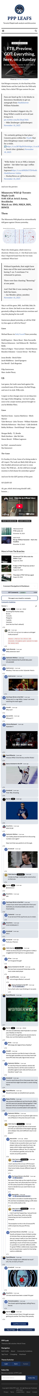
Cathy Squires (9, 65)
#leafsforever (23, 102)
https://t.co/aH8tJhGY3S (21, 170)
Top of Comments (26, 1329)
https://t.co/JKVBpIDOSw (17, 146)
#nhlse (18, 173)
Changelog (13, 1354)
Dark (16, 1364)
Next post (16, 537)
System (25, 1364)
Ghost (21, 1390)
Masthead (22, 1354)
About (13, 1351)
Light (6, 1364)
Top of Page (11, 1329)
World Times (21, 1343)
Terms (12, 1392)
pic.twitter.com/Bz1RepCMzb (16, 119)
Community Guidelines (24, 1351)
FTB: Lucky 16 (18, 531)
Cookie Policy (20, 1392)
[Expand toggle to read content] (35, 586)
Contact (34, 1392)
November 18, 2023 (12, 125)
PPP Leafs (20, 18)
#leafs (34, 170)
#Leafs (29, 138)
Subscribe (31, 1378)
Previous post (18, 529)
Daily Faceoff (20, 334)
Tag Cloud (4, 1354)
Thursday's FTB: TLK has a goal (23, 575)
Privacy (6, 1392)
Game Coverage (24, 521)
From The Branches (19, 43)
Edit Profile (5, 1351)
